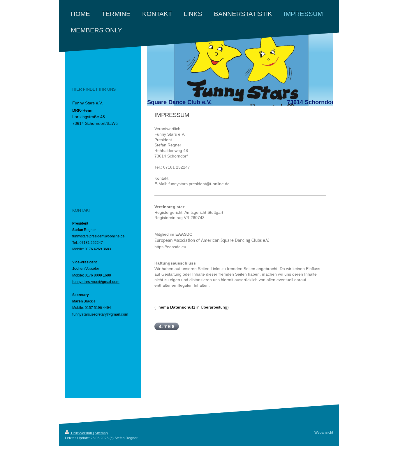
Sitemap (101, 433)
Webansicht (323, 432)
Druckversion (81, 433)
